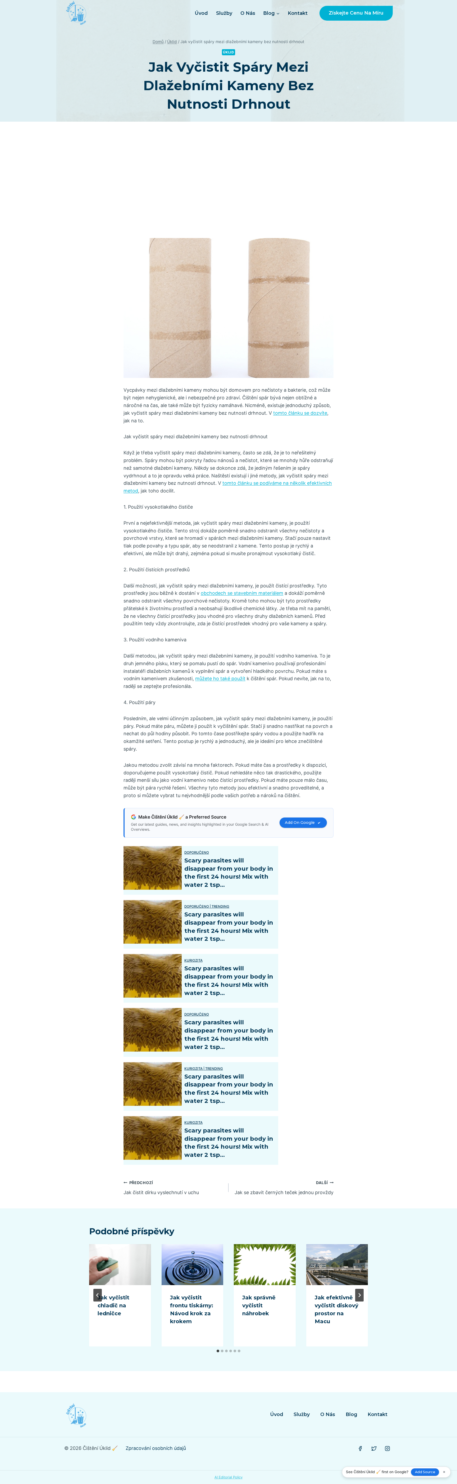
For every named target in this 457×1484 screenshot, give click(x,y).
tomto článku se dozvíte (300, 413)
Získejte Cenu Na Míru (356, 13)
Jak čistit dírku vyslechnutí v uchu (161, 1187)
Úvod (201, 13)
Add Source (425, 1472)
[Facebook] (360, 1448)
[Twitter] (374, 1448)
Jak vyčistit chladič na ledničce (113, 1305)
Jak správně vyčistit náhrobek (259, 1305)
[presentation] (120, 1264)
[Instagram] (387, 1448)
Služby (224, 13)
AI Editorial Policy (228, 1477)
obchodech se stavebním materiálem (242, 593)
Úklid (228, 52)
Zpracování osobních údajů (156, 1448)
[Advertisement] (228, 180)
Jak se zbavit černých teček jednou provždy (284, 1187)
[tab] (218, 1351)
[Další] (359, 1295)
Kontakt (298, 13)
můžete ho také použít (220, 678)
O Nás (247, 13)
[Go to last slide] (97, 1295)
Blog (351, 1414)
